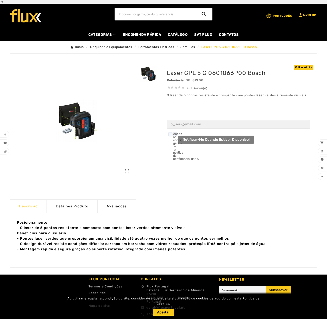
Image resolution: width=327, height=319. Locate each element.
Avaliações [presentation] (117, 206)
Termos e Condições (105, 286)
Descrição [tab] (28, 206)
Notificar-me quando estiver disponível (216, 139)
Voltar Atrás (303, 67)
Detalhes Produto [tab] (72, 206)
